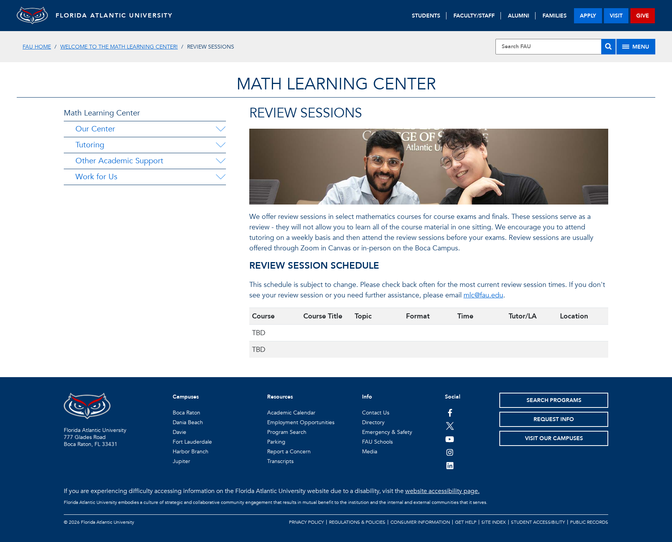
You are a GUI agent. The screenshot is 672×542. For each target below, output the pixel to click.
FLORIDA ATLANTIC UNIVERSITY (114, 15)
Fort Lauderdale (192, 442)
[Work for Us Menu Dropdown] (220, 177)
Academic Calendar (291, 412)
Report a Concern (289, 451)
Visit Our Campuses (554, 438)
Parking (276, 442)
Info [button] (367, 396)
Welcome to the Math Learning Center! (119, 47)
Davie (179, 432)
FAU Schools (377, 442)
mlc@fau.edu (483, 295)
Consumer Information (420, 522)
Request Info (554, 419)
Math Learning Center (102, 113)
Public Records (589, 522)
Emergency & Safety (387, 432)
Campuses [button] (186, 396)
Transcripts (280, 461)
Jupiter (181, 461)
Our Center (95, 129)
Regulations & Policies (357, 522)
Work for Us (96, 176)
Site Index (493, 522)
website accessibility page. (442, 491)
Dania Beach (188, 422)
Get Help (465, 522)
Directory (373, 422)
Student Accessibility (538, 522)
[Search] (608, 46)
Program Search (286, 432)
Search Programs (554, 400)
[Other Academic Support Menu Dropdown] (220, 161)
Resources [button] (280, 396)
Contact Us (375, 412)
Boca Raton (186, 412)
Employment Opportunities (300, 422)
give (642, 15)
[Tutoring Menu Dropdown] (220, 145)
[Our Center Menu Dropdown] (220, 129)
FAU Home (37, 47)
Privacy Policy (306, 522)
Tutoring (89, 145)
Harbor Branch (190, 451)
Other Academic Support (119, 161)
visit (616, 15)
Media (369, 451)
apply (588, 15)
